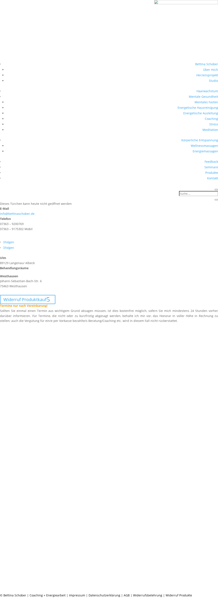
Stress (213, 124)
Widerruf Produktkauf (24, 299)
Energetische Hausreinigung (198, 108)
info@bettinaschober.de (17, 214)
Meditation (210, 130)
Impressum (77, 595)
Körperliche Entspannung (199, 140)
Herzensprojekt (207, 75)
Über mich (210, 70)
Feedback (211, 162)
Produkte (211, 173)
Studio (213, 81)
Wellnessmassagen (204, 146)
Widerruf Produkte (179, 595)
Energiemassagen (205, 151)
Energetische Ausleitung (200, 113)
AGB (127, 595)
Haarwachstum (207, 91)
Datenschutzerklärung (104, 595)
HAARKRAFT (15, 292)
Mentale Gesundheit (203, 97)
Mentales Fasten (206, 102)
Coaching (211, 119)
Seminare (211, 167)
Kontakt (212, 178)
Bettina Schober (206, 64)
